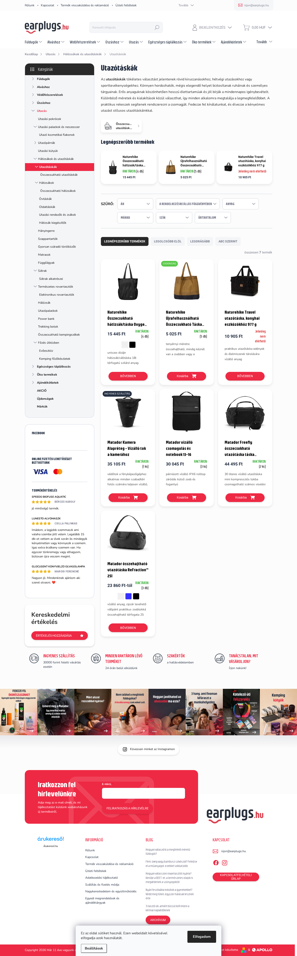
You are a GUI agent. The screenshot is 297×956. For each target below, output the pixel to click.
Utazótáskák (48, 167)
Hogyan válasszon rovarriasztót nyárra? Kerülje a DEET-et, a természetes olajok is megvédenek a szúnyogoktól (169, 878)
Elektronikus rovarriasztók (56, 295)
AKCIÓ (42, 391)
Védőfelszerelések (50, 95)
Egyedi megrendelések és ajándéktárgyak (102, 900)
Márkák (42, 406)
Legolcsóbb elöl (168, 241)
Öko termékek (47, 375)
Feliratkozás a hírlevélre (127, 808)
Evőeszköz (46, 351)
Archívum (158, 920)
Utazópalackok (48, 311)
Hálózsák (44, 303)
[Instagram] (224, 862)
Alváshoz (43, 87)
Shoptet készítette (226, 950)
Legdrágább (200, 241)
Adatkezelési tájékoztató (101, 878)
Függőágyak (46, 263)
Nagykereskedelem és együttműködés (111, 891)
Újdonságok (45, 399)
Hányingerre (46, 231)
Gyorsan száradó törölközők (57, 247)
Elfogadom (202, 936)
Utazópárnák (46, 143)
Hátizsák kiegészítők (52, 223)
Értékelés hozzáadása (54, 635)
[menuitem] (34, 41)
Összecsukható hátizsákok (58, 191)
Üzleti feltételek (126, 5)
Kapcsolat (47, 5)
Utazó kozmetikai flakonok (57, 135)
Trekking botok (48, 327)
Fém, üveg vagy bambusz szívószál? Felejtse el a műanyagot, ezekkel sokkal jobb (171, 864)
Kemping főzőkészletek (54, 359)
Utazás (42, 111)
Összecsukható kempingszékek (59, 335)
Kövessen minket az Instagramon (152, 749)
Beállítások (94, 948)
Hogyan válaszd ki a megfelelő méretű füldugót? (168, 852)
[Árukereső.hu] (51, 840)
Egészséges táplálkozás (54, 367)
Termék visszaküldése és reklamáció (85, 5)
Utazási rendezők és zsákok (57, 215)
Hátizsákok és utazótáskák (56, 159)
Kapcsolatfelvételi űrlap (236, 876)
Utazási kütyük (48, 151)
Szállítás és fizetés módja (102, 885)
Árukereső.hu (50, 846)
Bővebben (128, 376)
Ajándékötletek (48, 383)
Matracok (44, 255)
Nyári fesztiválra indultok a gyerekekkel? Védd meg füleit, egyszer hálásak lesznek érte (170, 894)
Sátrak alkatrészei (51, 279)
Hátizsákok (46, 183)
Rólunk (29, 5)
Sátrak (42, 271)
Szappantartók (48, 239)
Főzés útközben (48, 343)
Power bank (46, 319)
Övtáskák (45, 199)
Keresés (157, 27)
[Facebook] (216, 862)
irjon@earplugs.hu (233, 851)
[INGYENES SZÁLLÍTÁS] (127, 414)
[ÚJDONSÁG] (186, 284)
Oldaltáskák (47, 207)
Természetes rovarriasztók (55, 287)
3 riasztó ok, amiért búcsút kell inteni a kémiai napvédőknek (167, 908)
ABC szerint (228, 241)
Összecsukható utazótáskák (59, 175)
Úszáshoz (43, 103)
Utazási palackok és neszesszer (59, 127)
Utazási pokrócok (49, 119)
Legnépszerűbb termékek (124, 241)
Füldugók (43, 79)
